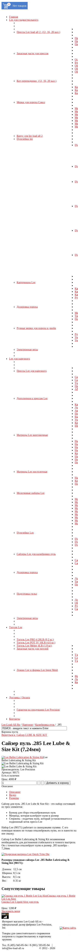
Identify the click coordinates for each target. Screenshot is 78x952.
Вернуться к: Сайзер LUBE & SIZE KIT (24, 735)
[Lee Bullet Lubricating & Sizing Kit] (23, 757)
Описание (14, 792)
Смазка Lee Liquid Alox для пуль (20, 901)
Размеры (14, 798)
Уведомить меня (11, 911)
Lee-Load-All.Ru (11, 724)
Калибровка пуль (45, 724)
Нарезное (27, 724)
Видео (12, 795)
